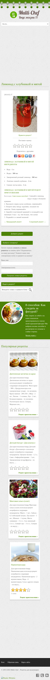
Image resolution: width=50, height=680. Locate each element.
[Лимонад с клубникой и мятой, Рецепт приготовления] (25, 114)
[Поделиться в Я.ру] (33, 155)
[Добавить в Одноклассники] (22, 155)
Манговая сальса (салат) (19, 501)
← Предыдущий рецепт (13, 222)
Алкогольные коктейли (20, 196)
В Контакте (47, 675)
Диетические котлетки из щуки (23, 374)
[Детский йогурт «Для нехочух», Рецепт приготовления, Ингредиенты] (24, 430)
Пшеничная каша (18, 565)
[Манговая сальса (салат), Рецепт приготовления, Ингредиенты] (24, 489)
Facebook (37, 675)
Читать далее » (30, 335)
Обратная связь (13, 662)
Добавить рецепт (17, 234)
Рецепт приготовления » (28, 414)
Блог (3, 662)
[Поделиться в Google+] (19, 155)
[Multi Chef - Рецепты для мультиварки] (25, 15)
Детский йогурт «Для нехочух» (23, 443)
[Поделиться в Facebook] (15, 155)
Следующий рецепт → (37, 222)
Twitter (42, 675)
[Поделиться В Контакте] (30, 155)
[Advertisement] (25, 53)
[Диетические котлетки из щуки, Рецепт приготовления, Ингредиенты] (24, 361)
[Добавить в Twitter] (26, 155)
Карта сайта (25, 662)
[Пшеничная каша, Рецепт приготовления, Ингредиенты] (25, 552)
